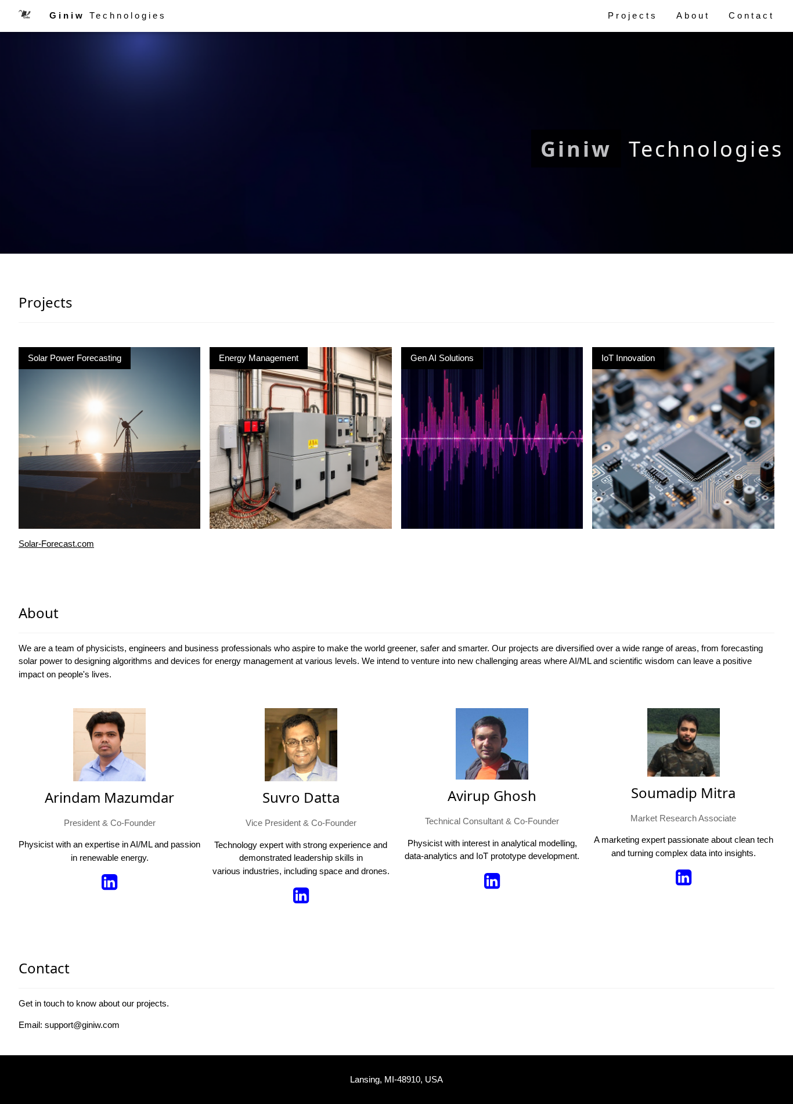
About (693, 15)
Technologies (108, 15)
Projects (633, 15)
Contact (751, 15)
